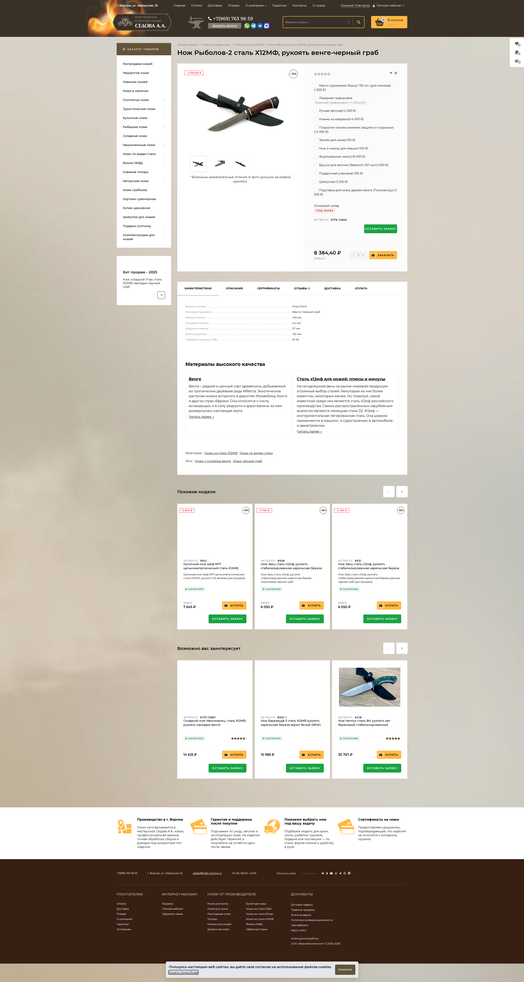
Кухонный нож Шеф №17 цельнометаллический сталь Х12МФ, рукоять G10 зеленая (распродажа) (211, 568)
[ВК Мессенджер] (260, 25)
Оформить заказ (172, 913)
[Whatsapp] (247, 25)
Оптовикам (124, 929)
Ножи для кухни (217, 908)
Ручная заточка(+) (337, 111)
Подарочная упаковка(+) (340, 173)
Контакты (299, 5)
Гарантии (279, 5)
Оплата (196, 5)
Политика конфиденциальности (312, 920)
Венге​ (195, 379)
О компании (254, 5)
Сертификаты (299, 925)
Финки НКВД (254, 924)
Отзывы (233, 5)
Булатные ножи (256, 903)
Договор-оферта (302, 904)
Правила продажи (303, 909)
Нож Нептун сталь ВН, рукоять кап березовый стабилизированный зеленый (364, 725)
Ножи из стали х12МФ (260, 919)
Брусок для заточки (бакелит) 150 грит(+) (353, 165)
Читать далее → (201, 417)
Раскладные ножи (219, 913)
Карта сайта (298, 930)
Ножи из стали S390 (258, 908)
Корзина (167, 903)
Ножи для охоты (217, 903)
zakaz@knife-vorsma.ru (207, 873)
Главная (179, 5)
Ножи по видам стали (216, 44)
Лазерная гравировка (335, 98)
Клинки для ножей (219, 924)
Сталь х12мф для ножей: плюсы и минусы (341, 379)
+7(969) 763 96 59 (233, 18)
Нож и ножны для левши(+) (343, 148)
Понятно (345, 969)
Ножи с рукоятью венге (213, 461)
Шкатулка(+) (333, 182)
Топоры (212, 919)
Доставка (215, 5)
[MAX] (266, 25)
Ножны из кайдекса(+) (341, 119)
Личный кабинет (172, 908)
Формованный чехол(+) (341, 156)
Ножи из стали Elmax (259, 913)
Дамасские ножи (218, 929)
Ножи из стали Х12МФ (249, 44)
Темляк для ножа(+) (337, 140)
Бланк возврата (301, 914)
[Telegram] (253, 25)
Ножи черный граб (247, 461)
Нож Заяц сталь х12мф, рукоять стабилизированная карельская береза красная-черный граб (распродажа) (368, 568)
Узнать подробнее (183, 972)
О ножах (319, 5)
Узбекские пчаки (256, 929)
